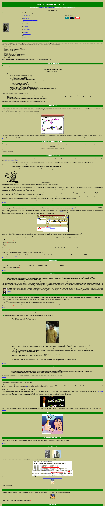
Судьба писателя (26, 37)
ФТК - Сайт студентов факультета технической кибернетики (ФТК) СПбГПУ (18, 67)
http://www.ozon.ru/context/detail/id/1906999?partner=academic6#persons (52, 478)
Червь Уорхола (25, 26)
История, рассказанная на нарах (28, 21)
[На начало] (4, 60)
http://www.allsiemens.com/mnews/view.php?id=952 (53, 368)
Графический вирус (26, 18)
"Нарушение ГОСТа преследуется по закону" (30, 20)
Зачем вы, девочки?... (26, 29)
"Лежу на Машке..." (26, 23)
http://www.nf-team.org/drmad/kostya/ (50, 7)
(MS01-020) (62, 211)
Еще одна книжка (26, 27)
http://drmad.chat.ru (41, 7)
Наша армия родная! (26, 24)
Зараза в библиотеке (26, 15)
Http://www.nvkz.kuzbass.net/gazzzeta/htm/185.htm (11, 160)
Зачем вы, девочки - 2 (26, 38)
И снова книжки (25, 32)
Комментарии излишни (27, 34)
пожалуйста (16, 149)
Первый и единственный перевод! (28, 35)
